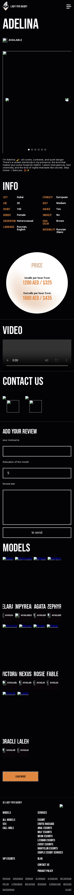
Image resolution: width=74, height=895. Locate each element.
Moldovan (30, 884)
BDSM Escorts (45, 836)
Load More (20, 776)
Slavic (68, 890)
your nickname (11, 440)
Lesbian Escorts (46, 840)
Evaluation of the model (16, 462)
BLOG (40, 859)
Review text (9, 484)
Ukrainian (18, 879)
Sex (5, 824)
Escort (41, 820)
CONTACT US (43, 865)
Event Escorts (45, 844)
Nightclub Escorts (48, 848)
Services (42, 813)
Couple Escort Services (50, 853)
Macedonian (8, 890)
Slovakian (53, 879)
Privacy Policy (45, 871)
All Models (9, 820)
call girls (8, 828)
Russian (6, 879)
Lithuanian (17, 884)
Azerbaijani (55, 884)
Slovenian (40, 879)
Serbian (29, 879)
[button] (10, 99)
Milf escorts (45, 832)
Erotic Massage (46, 824)
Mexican (67, 884)
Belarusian (65, 879)
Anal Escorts (45, 828)
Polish (6, 884)
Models (7, 813)
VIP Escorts (9, 859)
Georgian (42, 884)
